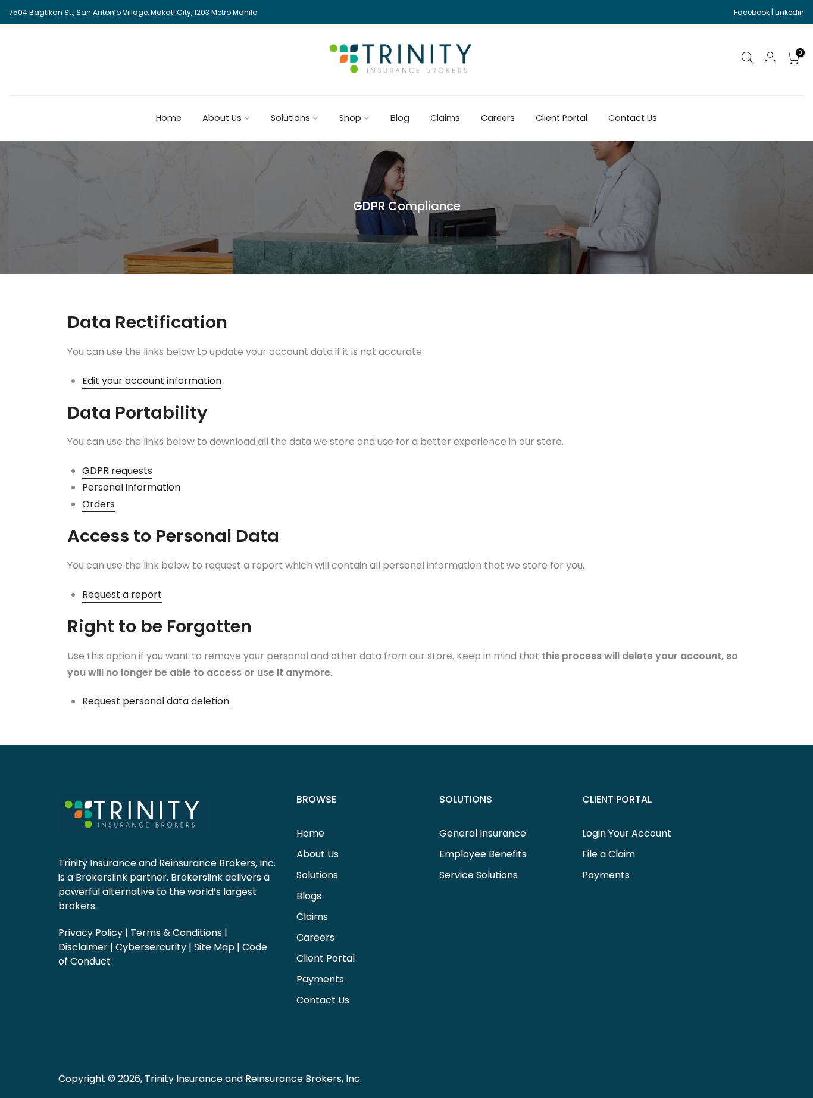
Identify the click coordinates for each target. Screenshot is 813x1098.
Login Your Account (626, 833)
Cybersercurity (150, 947)
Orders (98, 504)
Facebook (752, 12)
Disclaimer (83, 947)
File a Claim (608, 854)
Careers (498, 118)
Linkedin (789, 12)
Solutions (290, 118)
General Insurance (482, 833)
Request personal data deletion (155, 701)
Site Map (214, 947)
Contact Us (632, 118)
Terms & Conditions (176, 933)
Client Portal (561, 118)
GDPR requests (117, 471)
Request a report (122, 594)
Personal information (131, 487)
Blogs (308, 896)
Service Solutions (478, 875)
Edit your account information (151, 381)
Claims (445, 118)
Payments (320, 979)
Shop (350, 118)
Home (169, 118)
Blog (399, 118)
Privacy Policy (90, 933)
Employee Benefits (483, 854)
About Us (222, 118)
